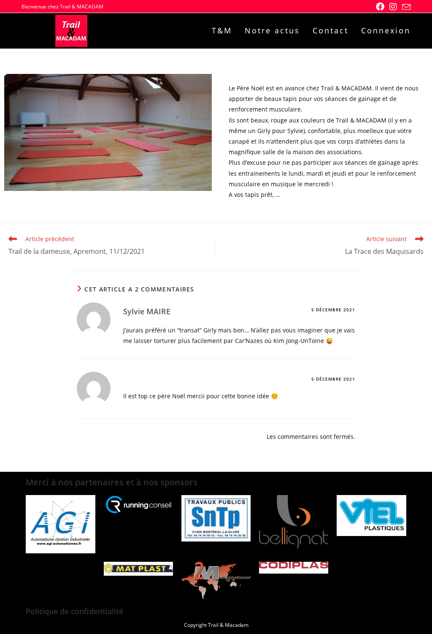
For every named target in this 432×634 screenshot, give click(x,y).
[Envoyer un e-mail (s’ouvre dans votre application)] (405, 7)
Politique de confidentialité (74, 611)
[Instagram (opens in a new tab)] (393, 7)
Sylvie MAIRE (146, 311)
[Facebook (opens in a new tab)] (380, 7)
